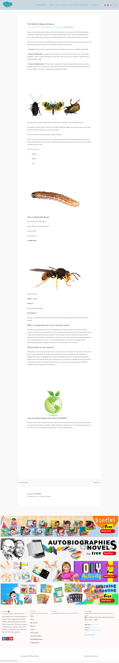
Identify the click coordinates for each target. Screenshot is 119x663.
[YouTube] (111, 5)
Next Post (97, 482)
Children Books (41, 5)
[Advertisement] (59, 82)
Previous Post (23, 482)
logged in (37, 496)
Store (51, 5)
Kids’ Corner (72, 5)
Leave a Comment (32, 27)
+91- (92, 625)
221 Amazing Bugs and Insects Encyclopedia (51, 27)
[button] (102, 5)
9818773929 (96, 624)
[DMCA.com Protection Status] (6, 646)
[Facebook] (105, 5)
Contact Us (95, 5)
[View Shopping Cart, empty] (115, 5)
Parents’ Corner (61, 5)
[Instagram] (108, 5)
